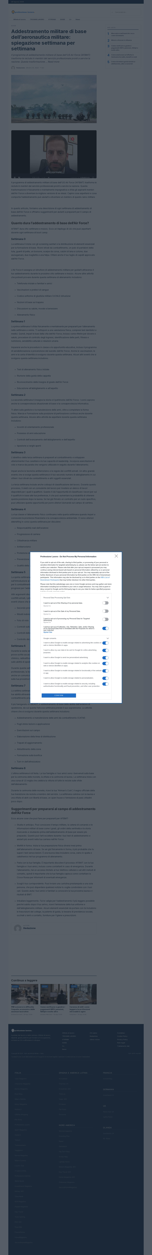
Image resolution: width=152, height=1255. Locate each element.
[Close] (117, 557)
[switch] (105, 603)
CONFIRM (59, 695)
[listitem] (76, 597)
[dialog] (76, 627)
